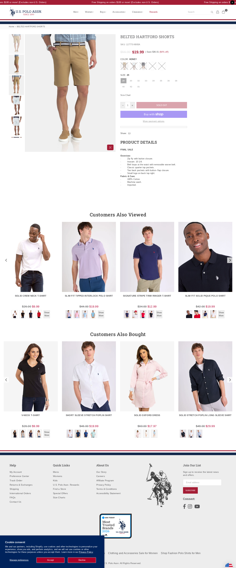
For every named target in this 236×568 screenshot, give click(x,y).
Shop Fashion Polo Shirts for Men (181, 553)
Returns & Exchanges (21, 485)
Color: (128, 59)
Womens (57, 476)
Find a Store (59, 489)
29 (123, 81)
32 (138, 81)
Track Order (16, 480)
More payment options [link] (153, 121)
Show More (46, 314)
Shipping (14, 489)
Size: (124, 75)
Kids (55, 480)
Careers (100, 476)
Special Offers (60, 493)
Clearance (137, 12)
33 (146, 81)
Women (88, 12)
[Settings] (218, 11)
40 (123, 87)
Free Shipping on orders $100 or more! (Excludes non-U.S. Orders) (120, 2)
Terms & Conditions (106, 489)
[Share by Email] (129, 133)
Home (11, 26)
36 (168, 81)
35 (161, 81)
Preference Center (19, 476)
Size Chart (125, 95)
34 (153, 81)
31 (138, 87)
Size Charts (59, 497)
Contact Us (15, 502)
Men (75, 12)
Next (113, 93)
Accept (50, 560)
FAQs (12, 497)
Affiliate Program (105, 480)
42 (131, 87)
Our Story (101, 472)
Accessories (119, 12)
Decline (82, 560)
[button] (5, 260)
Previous (28, 93)
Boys (102, 12)
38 (176, 81)
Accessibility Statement (108, 493)
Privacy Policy (86, 552)
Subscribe (190, 490)
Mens (56, 472)
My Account (16, 472)
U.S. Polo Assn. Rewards (66, 485)
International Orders (20, 493)
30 (131, 81)
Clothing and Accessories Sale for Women (133, 553)
